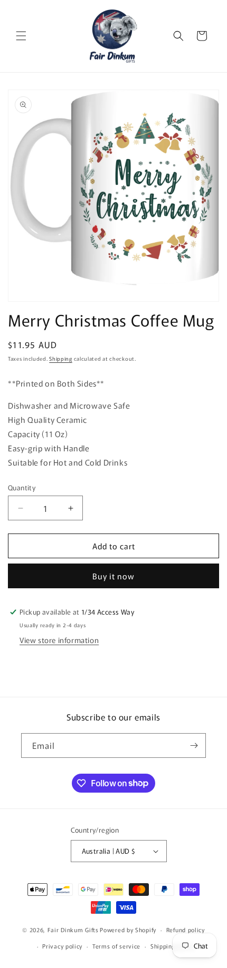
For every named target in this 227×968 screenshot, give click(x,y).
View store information (59, 640)
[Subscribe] (193, 745)
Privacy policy (62, 946)
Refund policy (185, 929)
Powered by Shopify (128, 929)
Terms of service (116, 946)
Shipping (60, 358)
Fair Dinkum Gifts (73, 929)
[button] (21, 35)
